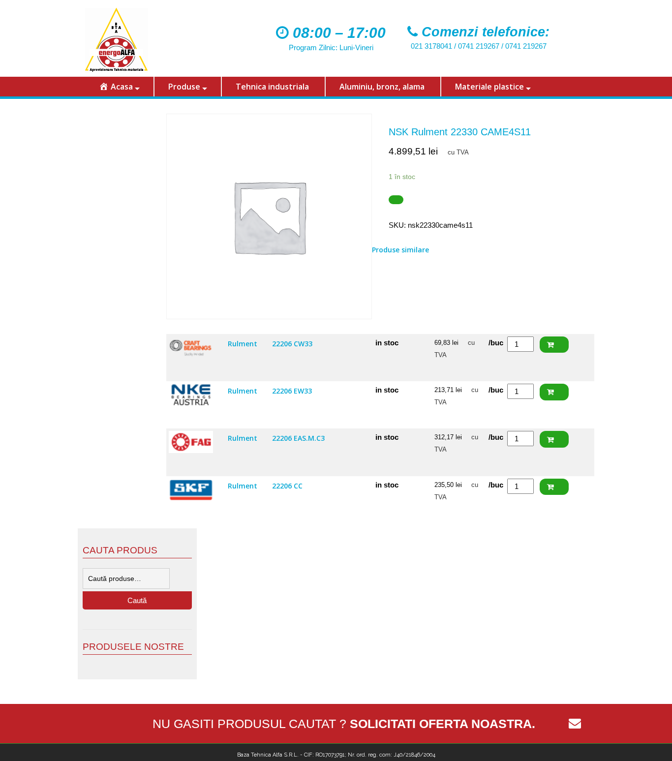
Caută (137, 600)
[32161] (396, 200)
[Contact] (574, 723)
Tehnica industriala (272, 86)
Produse (184, 86)
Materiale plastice (489, 86)
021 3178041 (431, 46)
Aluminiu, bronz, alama (382, 86)
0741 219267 (478, 46)
